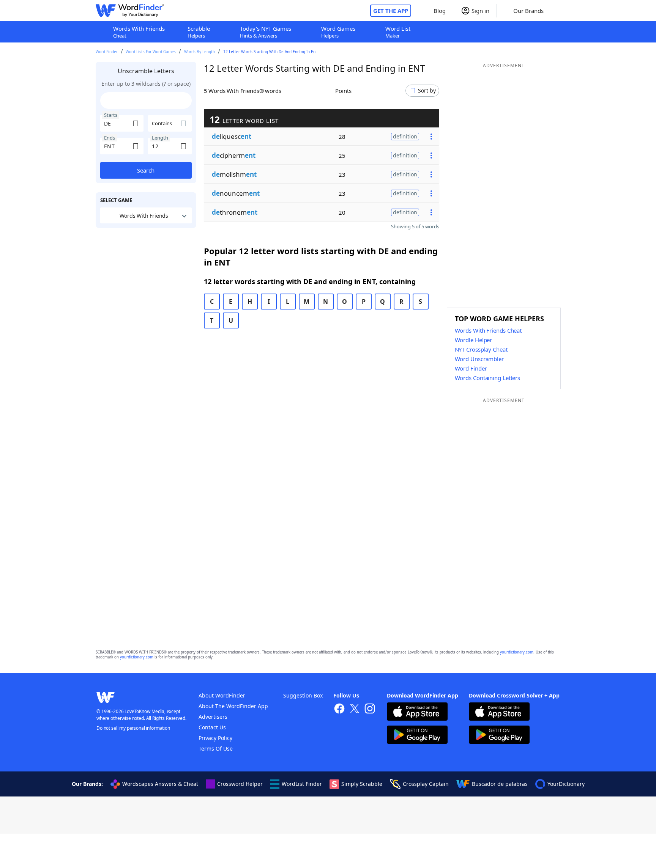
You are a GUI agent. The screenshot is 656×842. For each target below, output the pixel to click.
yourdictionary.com (516, 652)
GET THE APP (390, 10)
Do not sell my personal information (133, 728)
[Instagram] (370, 709)
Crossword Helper (240, 783)
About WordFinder (222, 695)
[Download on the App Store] (417, 712)
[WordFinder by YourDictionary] (130, 10)
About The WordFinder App (233, 706)
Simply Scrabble (361, 783)
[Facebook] (339, 709)
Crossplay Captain (426, 783)
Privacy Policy (215, 737)
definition (405, 136)
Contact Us (212, 727)
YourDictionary (566, 783)
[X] (354, 709)
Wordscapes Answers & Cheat (160, 783)
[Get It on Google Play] (417, 736)
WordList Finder (302, 783)
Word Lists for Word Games (151, 51)
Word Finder (107, 51)
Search (146, 170)
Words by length (199, 51)
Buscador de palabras (500, 783)
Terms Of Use (216, 748)
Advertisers (213, 716)
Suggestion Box (303, 695)
